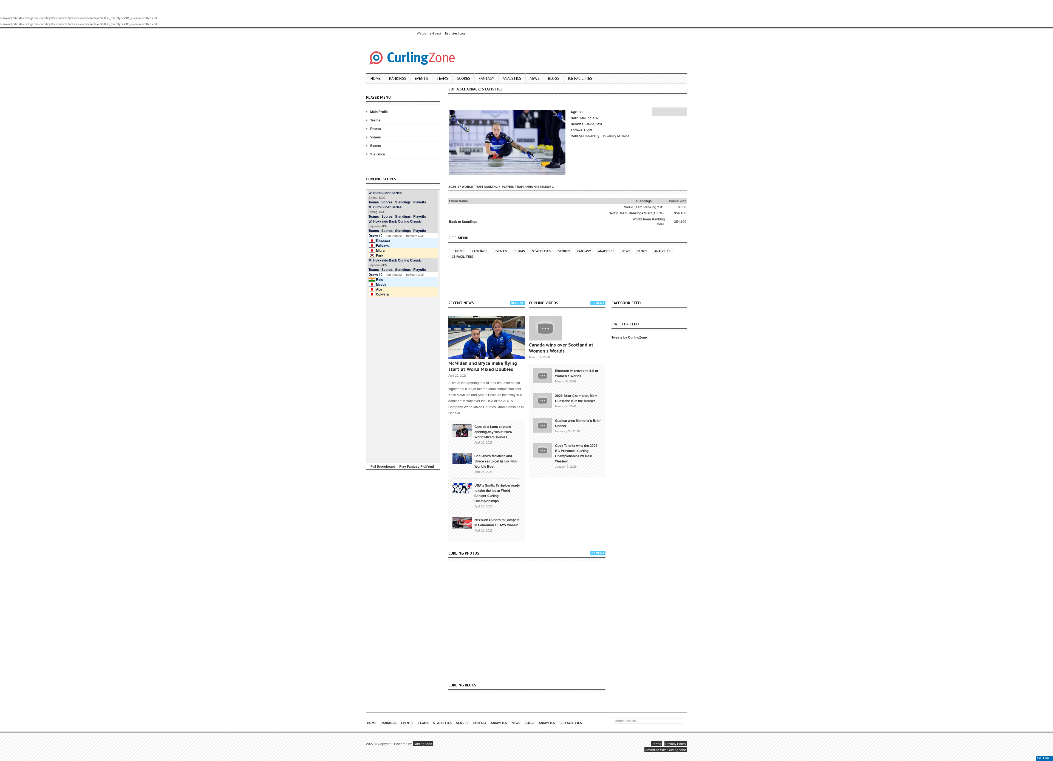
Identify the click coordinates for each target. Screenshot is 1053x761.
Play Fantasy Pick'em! (416, 466)
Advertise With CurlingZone (665, 749)
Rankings (397, 78)
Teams (442, 78)
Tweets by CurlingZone (629, 337)
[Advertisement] (403, 379)
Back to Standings (463, 221)
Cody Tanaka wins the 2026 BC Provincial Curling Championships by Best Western (576, 453)
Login (464, 33)
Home (375, 78)
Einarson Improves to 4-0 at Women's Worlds (576, 373)
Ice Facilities (580, 78)
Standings (403, 202)
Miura (380, 250)
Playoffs (419, 202)
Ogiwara (382, 294)
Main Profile (379, 111)
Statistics (377, 154)
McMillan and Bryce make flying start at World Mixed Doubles (482, 366)
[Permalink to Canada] (462, 430)
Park (379, 255)
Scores (463, 78)
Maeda (381, 284)
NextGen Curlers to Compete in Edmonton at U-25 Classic (497, 522)
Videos (375, 137)
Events (421, 78)
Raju (379, 279)
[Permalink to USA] (462, 488)
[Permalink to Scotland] (462, 458)
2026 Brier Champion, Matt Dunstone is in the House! (576, 398)
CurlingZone (423, 743)
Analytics (512, 78)
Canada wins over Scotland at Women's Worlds (561, 348)
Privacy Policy (675, 743)
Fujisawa (383, 245)
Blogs (553, 78)
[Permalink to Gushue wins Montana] (542, 425)
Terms (656, 743)
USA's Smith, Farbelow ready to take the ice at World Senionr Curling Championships (497, 493)
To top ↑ (1044, 758)
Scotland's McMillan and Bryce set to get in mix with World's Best (495, 461)
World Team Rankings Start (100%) (636, 213)
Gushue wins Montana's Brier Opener (578, 423)
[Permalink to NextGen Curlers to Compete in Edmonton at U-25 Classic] (462, 523)
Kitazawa (383, 240)
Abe (379, 289)
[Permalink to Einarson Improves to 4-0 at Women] (542, 375)
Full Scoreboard (382, 466)
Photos (375, 128)
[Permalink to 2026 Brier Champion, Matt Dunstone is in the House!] (542, 400)
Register (451, 33)
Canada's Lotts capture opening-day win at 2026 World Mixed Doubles (493, 431)
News (535, 78)
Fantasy (486, 78)
